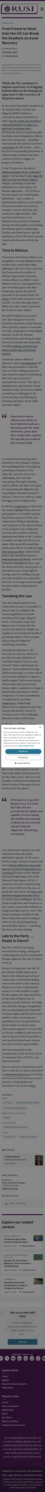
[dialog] (22, 746)
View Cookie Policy (26, 746)
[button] (22, 763)
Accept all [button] (23, 751)
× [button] (40, 727)
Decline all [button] (23, 757)
